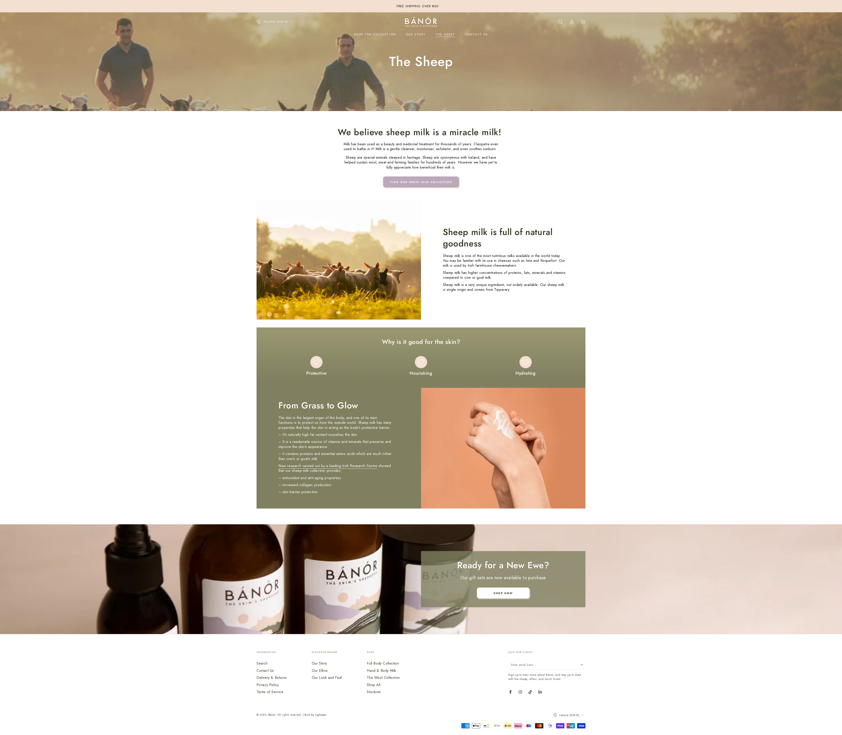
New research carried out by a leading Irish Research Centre (327, 465)
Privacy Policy (268, 684)
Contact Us (265, 670)
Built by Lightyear (316, 715)
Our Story (319, 663)
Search (262, 663)
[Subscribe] (582, 664)
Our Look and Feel (327, 677)
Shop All (373, 684)
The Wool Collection (383, 677)
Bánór (271, 715)
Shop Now (503, 593)
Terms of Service (270, 691)
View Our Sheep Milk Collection (421, 182)
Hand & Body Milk (381, 670)
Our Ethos (320, 670)
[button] (560, 22)
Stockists (374, 691)
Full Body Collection (383, 663)
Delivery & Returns (272, 677)
